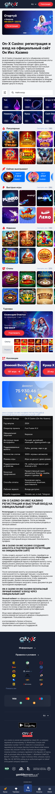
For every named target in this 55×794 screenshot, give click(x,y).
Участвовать (14, 333)
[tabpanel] (27, 23)
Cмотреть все (44, 187)
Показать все (11, 688)
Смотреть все (44, 128)
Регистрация (45, 4)
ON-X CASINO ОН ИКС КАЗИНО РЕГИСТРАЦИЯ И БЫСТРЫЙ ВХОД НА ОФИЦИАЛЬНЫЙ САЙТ (23, 414)
